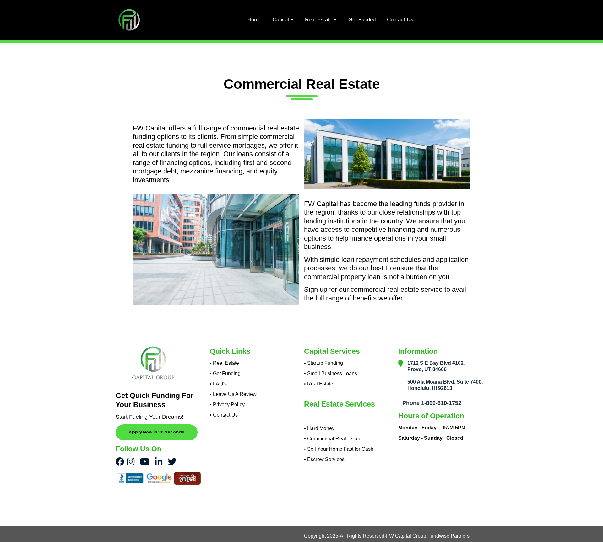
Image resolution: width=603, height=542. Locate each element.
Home (254, 20)
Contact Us (400, 20)
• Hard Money (319, 428)
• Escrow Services (324, 459)
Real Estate (318, 20)
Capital (281, 20)
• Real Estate (318, 383)
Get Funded (362, 20)
